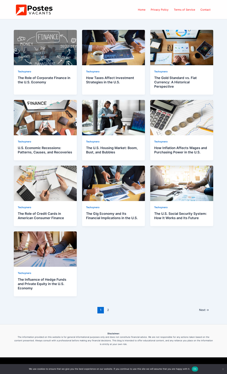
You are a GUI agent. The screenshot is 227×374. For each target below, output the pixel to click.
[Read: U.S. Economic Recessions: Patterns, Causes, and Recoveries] (45, 117)
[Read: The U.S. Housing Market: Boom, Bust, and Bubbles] (113, 117)
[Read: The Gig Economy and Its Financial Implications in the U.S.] (113, 183)
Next (204, 310)
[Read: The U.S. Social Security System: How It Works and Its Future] (181, 183)
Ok (194, 369)
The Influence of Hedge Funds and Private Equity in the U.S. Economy (42, 284)
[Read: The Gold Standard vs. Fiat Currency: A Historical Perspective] (181, 47)
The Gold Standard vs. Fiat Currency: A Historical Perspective (175, 82)
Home (141, 9)
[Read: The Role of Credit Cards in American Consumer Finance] (45, 183)
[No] (223, 369)
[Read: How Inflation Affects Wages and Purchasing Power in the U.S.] (181, 117)
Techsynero (24, 71)
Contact (205, 9)
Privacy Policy (160, 9)
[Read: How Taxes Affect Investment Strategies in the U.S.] (113, 47)
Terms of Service (184, 9)
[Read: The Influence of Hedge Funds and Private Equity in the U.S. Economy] (45, 248)
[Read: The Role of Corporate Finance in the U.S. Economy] (45, 47)
